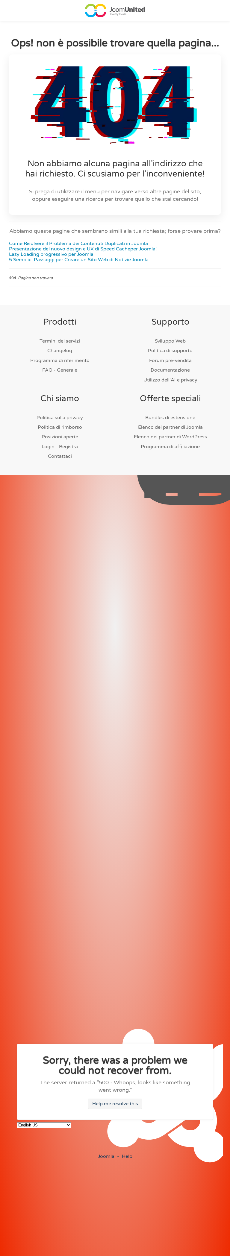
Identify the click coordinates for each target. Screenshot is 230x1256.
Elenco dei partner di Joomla (170, 427)
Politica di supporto (170, 351)
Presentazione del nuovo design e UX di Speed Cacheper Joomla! (83, 249)
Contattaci (60, 456)
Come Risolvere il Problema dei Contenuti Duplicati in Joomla (78, 244)
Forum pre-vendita (170, 361)
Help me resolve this (115, 1104)
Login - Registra (60, 447)
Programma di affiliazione (170, 447)
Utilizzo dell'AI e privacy (170, 380)
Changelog (59, 351)
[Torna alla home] (115, 10)
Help (127, 1156)
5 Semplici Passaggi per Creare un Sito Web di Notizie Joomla (79, 260)
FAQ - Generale (59, 370)
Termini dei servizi (60, 341)
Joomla (106, 1156)
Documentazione (170, 370)
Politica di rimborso (60, 427)
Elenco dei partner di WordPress (170, 437)
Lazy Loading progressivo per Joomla (51, 254)
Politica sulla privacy (60, 418)
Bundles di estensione (170, 418)
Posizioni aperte (60, 437)
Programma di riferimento (60, 361)
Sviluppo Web (170, 341)
